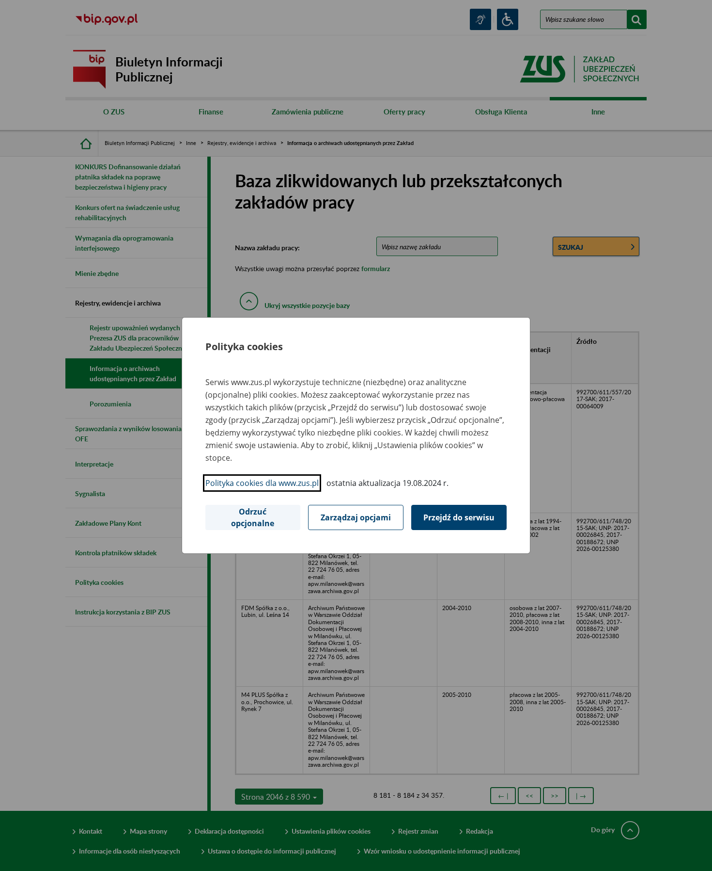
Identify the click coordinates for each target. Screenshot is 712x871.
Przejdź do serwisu (459, 517)
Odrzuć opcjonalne (252, 517)
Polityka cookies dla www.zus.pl (262, 483)
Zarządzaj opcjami (356, 517)
